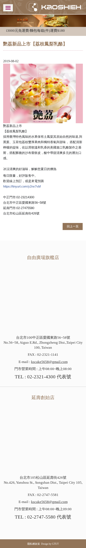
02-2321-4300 (41, 376)
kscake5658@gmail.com (49, 362)
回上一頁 (72, 226)
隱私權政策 (33, 543)
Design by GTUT (50, 543)
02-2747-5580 (41, 517)
